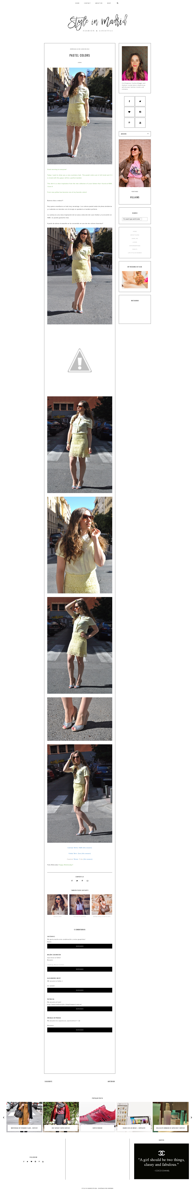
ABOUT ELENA (134, 235)
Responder (79, 946)
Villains (135, 197)
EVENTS (134, 249)
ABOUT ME (98, 3)
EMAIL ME (135, 238)
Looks (80, 62)
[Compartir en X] (77, 880)
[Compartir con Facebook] (72, 880)
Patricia (50, 999)
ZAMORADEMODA (134, 245)
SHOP (109, 3)
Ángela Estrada (54, 1018)
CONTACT (87, 3)
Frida (81, 859)
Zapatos (70, 859)
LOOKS (135, 242)
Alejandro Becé (54, 978)
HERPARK (110, 1188)
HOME (77, 3)
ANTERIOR (111, 1081)
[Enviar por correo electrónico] (87, 880)
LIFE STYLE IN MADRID (135, 252)
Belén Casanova (54, 955)
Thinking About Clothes (55, 965)
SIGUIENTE (48, 1081)
